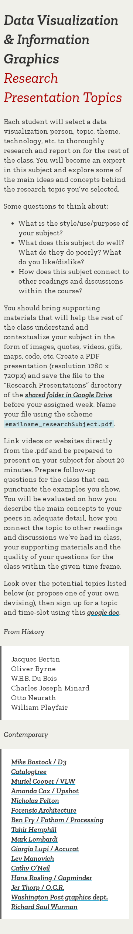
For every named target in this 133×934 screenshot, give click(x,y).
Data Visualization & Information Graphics (61, 39)
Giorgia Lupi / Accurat (45, 848)
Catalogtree (29, 771)
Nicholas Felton (35, 800)
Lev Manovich (32, 858)
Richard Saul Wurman (44, 906)
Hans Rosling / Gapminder (51, 877)
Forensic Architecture (43, 810)
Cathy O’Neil (30, 867)
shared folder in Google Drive (68, 394)
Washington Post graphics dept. (59, 896)
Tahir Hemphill (34, 829)
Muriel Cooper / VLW (43, 781)
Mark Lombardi (34, 839)
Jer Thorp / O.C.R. (37, 887)
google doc (103, 612)
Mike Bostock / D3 (38, 761)
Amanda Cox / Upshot (45, 790)
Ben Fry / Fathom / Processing (57, 819)
